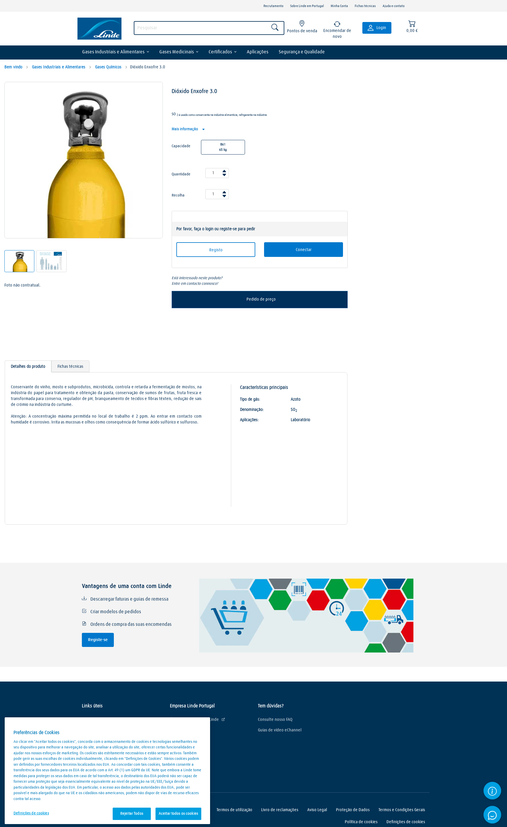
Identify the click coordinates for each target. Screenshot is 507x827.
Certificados (220, 52)
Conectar (304, 250)
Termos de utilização (234, 810)
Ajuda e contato (394, 6)
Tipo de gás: (250, 399)
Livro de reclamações (279, 810)
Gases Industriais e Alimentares (113, 52)
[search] (209, 28)
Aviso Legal (317, 810)
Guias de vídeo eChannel (280, 730)
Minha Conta (339, 6)
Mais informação (185, 129)
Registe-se (98, 640)
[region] (107, 770)
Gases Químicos (107, 67)
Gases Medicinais (176, 52)
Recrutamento (273, 6)
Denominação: (252, 410)
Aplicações (257, 52)
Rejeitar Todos (131, 814)
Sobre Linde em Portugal (307, 6)
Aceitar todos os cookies (178, 814)
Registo (216, 250)
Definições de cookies (31, 813)
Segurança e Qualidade (302, 52)
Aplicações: (249, 420)
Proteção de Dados (353, 810)
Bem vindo (13, 67)
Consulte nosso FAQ (275, 720)
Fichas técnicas (365, 6)
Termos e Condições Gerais (401, 810)
